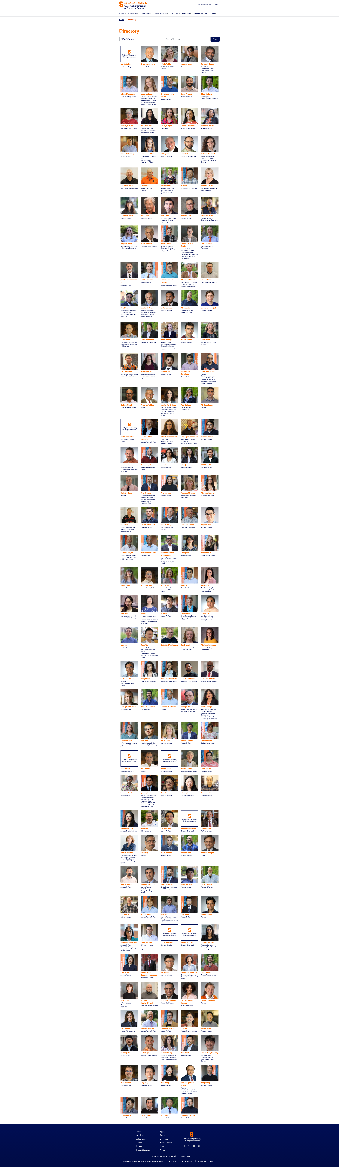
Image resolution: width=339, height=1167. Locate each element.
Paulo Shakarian (167, 884)
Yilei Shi (164, 914)
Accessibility (173, 1161)
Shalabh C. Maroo (127, 679)
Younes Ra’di (206, 793)
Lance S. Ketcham (187, 525)
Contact (163, 1135)
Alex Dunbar (186, 308)
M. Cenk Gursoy (207, 405)
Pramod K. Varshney (169, 1000)
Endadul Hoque (207, 437)
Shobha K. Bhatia (207, 126)
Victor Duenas (166, 308)
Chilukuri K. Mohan (168, 707)
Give (213, 13)
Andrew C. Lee (146, 585)
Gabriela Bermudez (188, 126)
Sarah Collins (166, 243)
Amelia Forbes (146, 371)
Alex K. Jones (146, 493)
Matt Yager (145, 1053)
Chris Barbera (206, 94)
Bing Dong (124, 308)
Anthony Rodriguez (188, 828)
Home (121, 19)
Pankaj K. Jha (206, 464)
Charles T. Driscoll (147, 308)
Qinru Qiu (185, 793)
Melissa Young (166, 1053)
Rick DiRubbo (206, 280)
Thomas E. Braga (127, 185)
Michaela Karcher (208, 493)
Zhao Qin (164, 793)
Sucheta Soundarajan (129, 942)
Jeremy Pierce (166, 768)
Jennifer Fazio (206, 339)
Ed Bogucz (165, 154)
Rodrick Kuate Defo (148, 553)
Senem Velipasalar (208, 1000)
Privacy (212, 1161)
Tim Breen (144, 185)
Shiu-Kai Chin (186, 215)
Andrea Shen (146, 914)
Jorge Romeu (206, 828)
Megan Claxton (126, 243)
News (162, 1150)
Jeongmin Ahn (186, 64)
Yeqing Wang (206, 1028)
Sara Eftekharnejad (208, 308)
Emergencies (200, 1161)
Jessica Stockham (187, 942)
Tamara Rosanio (127, 852)
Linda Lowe (185, 613)
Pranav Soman (206, 914)
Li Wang (184, 1028)
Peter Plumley (186, 768)
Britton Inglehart (147, 465)
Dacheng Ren (166, 828)
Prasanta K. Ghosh (148, 405)
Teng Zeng (144, 1083)
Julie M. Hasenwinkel (169, 437)
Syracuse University (131, 1161)
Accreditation (187, 1161)
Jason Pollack (206, 768)
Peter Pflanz (125, 768)
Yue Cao (184, 185)
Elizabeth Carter (127, 215)
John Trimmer (206, 972)
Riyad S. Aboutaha (148, 64)
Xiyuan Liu (205, 585)
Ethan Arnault (186, 94)
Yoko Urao (125, 1000)
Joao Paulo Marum (188, 679)
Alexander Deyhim (188, 280)
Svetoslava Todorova (189, 972)
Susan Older (165, 740)
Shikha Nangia (206, 707)
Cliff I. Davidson (147, 280)
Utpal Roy (144, 852)
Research (186, 13)
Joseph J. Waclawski (148, 1028)
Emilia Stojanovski (208, 942)
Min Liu (143, 613)
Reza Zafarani (126, 1083)
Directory (174, 13)
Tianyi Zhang (146, 1115)
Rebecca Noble (126, 740)
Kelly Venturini (126, 1028)
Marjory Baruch (127, 126)
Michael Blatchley (127, 154)
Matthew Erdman (147, 339)
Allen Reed (145, 828)
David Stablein (146, 942)
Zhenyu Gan (165, 371)
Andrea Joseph (166, 493)
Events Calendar (166, 1142)
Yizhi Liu (164, 613)
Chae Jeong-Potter (188, 465)
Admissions (145, 13)
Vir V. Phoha (145, 768)
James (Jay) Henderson (189, 437)
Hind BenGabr (146, 126)
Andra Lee (165, 585)
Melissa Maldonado (208, 645)
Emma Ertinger (166, 339)
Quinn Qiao (145, 793)
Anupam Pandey (187, 740)
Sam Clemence (146, 243)
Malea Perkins (206, 740)
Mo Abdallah (125, 64)
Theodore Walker (167, 1028)
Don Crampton (206, 243)
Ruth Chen (145, 215)
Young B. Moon (187, 707)
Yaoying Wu (125, 1053)
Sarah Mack (185, 645)
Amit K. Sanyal (126, 884)
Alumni (139, 1142)
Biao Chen (165, 215)
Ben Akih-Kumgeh (208, 64)
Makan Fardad (186, 339)
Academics (132, 13)
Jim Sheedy (125, 914)
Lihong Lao (185, 553)
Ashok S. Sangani (207, 852)
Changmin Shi (186, 914)
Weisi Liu (124, 613)
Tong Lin (184, 585)
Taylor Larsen (206, 553)
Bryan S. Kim (206, 525)
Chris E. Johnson (127, 493)
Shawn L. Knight (127, 553)
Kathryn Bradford (208, 154)
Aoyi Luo (124, 645)
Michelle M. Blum (147, 154)
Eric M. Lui (205, 613)
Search (217, 4)
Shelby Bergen (166, 126)
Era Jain (164, 465)
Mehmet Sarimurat (148, 884)
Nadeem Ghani (126, 405)
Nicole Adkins (166, 64)
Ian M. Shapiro (206, 884)
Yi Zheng (164, 1115)
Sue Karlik (124, 525)
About (121, 13)
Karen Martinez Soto (169, 679)
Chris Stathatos (167, 942)
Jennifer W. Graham (168, 405)
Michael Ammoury (128, 94)
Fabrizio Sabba (166, 852)
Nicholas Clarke (207, 215)
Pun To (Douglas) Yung (209, 1053)
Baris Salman (186, 852)
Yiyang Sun (125, 972)
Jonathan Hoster (127, 465)
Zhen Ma (144, 645)
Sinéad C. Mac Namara (169, 645)
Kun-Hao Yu (185, 1053)
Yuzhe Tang (165, 972)
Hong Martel (145, 679)
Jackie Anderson (147, 94)
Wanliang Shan (186, 884)
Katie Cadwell (166, 185)
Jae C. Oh (144, 740)
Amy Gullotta (186, 405)
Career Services (160, 13)
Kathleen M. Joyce (188, 493)
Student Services (200, 13)
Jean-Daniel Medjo (208, 679)
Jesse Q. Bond (186, 154)
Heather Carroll (207, 185)
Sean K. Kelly (166, 525)
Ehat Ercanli (125, 339)
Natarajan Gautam (208, 371)
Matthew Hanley (127, 437)
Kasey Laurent (126, 585)
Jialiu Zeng (165, 1083)
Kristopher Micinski (128, 707)
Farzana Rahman (127, 828)
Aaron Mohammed (148, 707)
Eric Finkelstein (126, 371)
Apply (162, 1131)
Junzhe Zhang (126, 1115)
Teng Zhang (205, 1083)
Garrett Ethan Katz (148, 525)
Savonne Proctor (127, 793)
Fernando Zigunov (188, 1115)
